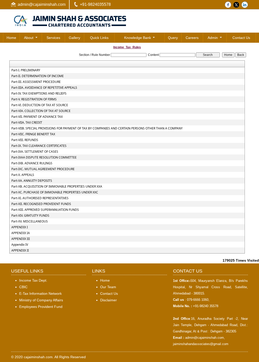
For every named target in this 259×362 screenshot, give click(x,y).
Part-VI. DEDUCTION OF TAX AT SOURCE (39, 105)
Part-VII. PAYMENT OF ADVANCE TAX (37, 117)
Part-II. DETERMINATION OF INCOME (37, 76)
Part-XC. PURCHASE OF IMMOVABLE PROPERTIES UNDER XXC (54, 192)
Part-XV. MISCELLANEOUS (29, 221)
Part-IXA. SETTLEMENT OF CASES (34, 152)
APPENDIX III (20, 239)
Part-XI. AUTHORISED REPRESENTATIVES (40, 198)
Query (173, 38)
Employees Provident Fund (40, 307)
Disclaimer (108, 300)
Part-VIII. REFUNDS (24, 140)
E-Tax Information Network (40, 293)
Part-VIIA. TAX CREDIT (26, 123)
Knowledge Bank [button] (138, 38)
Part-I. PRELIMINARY (25, 70)
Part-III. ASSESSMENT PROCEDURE (36, 82)
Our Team (108, 287)
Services (53, 38)
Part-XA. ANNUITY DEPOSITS (31, 181)
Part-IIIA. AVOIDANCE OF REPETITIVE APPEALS (44, 88)
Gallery (74, 38)
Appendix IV (19, 245)
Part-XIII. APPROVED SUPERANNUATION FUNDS (45, 210)
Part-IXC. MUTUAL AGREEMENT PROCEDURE (43, 169)
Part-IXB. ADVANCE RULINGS (31, 163)
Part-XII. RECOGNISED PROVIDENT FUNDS (41, 204)
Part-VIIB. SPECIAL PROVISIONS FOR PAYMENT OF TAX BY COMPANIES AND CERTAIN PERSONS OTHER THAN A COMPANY (97, 128)
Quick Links (99, 38)
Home (11, 38)
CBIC (23, 287)
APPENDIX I (19, 227)
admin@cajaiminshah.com (42, 4)
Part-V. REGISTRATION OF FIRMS (34, 99)
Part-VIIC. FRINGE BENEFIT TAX (33, 134)
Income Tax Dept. (33, 280)
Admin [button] (213, 38)
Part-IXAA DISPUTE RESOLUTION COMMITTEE (44, 157)
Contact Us (241, 38)
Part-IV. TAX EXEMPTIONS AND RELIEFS (39, 94)
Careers (192, 38)
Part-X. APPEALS (22, 175)
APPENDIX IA (20, 233)
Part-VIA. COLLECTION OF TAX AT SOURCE (41, 111)
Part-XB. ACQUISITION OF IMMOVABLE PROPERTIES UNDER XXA (56, 187)
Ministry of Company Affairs (41, 300)
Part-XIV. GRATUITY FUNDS (30, 216)
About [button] (29, 38)
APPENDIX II (20, 250)
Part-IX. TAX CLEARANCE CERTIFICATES (39, 146)
